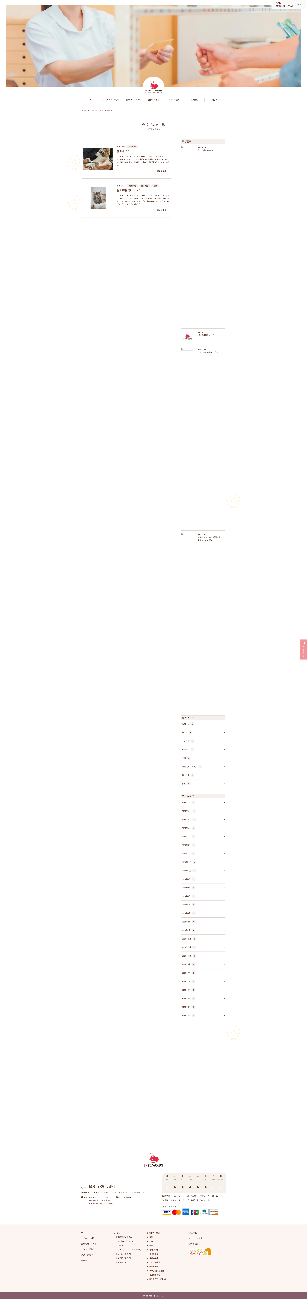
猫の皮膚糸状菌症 (205, 150)
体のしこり (153, 1254)
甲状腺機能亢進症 (156, 1270)
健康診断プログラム (124, 1237)
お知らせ (187, 723)
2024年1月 (188, 930)
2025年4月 (188, 845)
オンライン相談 (195, 1238)
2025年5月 (188, 836)
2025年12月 (188, 810)
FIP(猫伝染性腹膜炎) (157, 1279)
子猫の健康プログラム (125, 1241)
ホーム (92, 100)
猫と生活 (132, 146)
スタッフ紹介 (174, 100)
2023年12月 (188, 938)
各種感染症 (153, 1249)
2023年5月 (188, 998)
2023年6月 (188, 989)
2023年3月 (188, 1015)
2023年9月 (188, 964)
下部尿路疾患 (154, 1262)
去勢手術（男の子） (124, 1258)
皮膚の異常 (153, 1258)
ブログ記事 (194, 1243)
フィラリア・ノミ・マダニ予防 (128, 1249)
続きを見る (162, 171)
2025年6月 (188, 827)
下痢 (151, 1241)
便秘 (151, 1245)
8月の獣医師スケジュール (209, 335)
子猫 (185, 758)
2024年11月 (188, 870)
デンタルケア (121, 1262)
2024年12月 (188, 862)
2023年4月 (188, 1006)
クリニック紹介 (113, 100)
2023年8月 (188, 972)
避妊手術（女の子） (124, 1254)
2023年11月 (188, 947)
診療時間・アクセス (133, 100)
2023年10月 (188, 955)
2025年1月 (188, 853)
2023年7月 (188, 981)
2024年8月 (188, 887)
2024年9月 (188, 879)
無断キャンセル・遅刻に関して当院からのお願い (211, 539)
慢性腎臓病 (153, 1266)
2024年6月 (188, 896)
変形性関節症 (154, 1275)
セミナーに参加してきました (210, 352)
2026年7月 (188, 802)
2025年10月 (188, 819)
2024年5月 (188, 904)
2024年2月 (188, 921)
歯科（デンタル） (191, 766)
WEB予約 (193, 1232)
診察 (155, 186)
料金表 (214, 100)
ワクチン (119, 1245)
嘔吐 (151, 1237)
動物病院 (132, 186)
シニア (186, 732)
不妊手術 (187, 740)
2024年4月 (188, 913)
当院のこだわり (153, 100)
